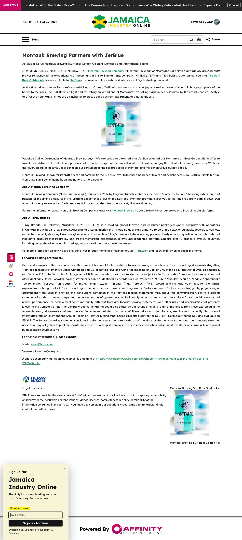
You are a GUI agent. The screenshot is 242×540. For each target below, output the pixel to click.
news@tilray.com (42, 344)
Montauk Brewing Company (106, 71)
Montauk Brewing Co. (125, 210)
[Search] (191, 39)
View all (234, 5)
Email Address (19, 508)
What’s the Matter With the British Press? (42, 5)
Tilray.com (141, 250)
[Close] (64, 468)
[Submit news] (11, 258)
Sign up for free (35, 523)
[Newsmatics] (11, 282)
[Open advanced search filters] (199, 39)
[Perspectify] (11, 266)
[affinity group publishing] (11, 274)
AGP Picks (10, 5)
